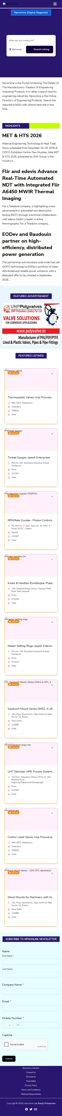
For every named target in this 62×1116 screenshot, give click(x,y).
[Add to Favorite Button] (52, 374)
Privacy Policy (31, 1085)
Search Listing (41, 49)
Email (6, 1001)
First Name (8, 955)
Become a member (31, 1068)
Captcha (7, 1035)
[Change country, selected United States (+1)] (7, 1025)
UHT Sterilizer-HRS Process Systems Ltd (33, 771)
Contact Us (31, 1072)
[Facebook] (26, 1109)
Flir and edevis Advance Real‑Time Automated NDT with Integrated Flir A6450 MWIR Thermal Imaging (31, 184)
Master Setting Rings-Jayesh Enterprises (32, 646)
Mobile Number (13, 1018)
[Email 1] (35, 1109)
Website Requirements (31, 1094)
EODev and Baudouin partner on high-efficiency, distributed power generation (27, 244)
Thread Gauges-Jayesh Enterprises (29, 457)
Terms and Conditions (31, 1089)
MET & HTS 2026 (22, 135)
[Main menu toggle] (55, 4)
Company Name (13, 984)
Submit (8, 1058)
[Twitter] (31, 1109)
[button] (31, 12)
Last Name (7, 969)
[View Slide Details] (31, 324)
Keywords (17, 49)
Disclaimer (31, 1076)
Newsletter (31, 1081)
